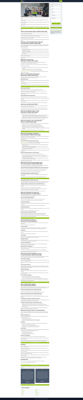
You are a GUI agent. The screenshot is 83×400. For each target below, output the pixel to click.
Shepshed (36, 395)
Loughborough (37, 393)
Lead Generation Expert (24, 142)
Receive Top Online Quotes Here (35, 282)
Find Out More (35, 178)
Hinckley (36, 391)
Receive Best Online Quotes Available (35, 131)
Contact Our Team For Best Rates (35, 86)
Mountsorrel (36, 390)
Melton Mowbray (37, 392)
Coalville (36, 394)
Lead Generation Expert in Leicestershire (26, 71)
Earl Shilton (36, 389)
